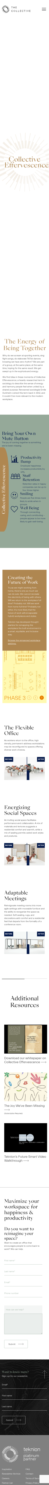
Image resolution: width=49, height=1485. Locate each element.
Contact (29, 1474)
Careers (5, 1478)
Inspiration (7, 1469)
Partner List (7, 1483)
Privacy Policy (32, 1483)
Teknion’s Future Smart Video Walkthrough (25, 1158)
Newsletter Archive (11, 1474)
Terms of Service (34, 1478)
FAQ (28, 1469)
